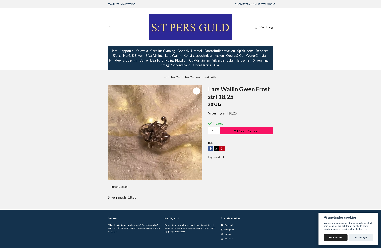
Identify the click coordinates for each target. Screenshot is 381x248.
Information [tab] (119, 187)
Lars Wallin (173, 56)
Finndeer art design (123, 60)
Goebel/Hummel (189, 51)
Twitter (227, 234)
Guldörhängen (199, 60)
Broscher (244, 60)
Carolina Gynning (162, 51)
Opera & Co (234, 56)
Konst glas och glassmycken (204, 56)
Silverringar (261, 60)
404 (216, 65)
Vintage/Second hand (174, 65)
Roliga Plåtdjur (176, 60)
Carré (143, 60)
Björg (117, 56)
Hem (113, 51)
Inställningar (361, 237)
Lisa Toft (156, 60)
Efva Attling (154, 56)
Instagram (229, 229)
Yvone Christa (256, 56)
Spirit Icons (245, 51)
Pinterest (229, 238)
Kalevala (142, 51)
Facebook (229, 225)
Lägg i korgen (248, 131)
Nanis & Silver (133, 56)
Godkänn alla (335, 237)
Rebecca (262, 51)
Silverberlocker (223, 60)
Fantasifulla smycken (219, 51)
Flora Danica (202, 65)
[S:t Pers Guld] (190, 27)
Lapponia (126, 51)
